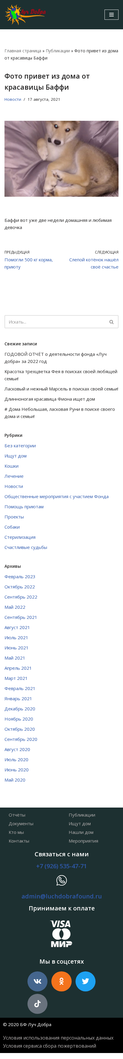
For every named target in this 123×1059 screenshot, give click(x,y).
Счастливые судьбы (25, 547)
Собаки (12, 527)
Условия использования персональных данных (58, 1037)
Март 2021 (16, 678)
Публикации (58, 51)
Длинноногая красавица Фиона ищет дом (49, 399)
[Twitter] (86, 981)
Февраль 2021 (20, 688)
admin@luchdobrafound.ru (61, 896)
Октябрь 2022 (19, 587)
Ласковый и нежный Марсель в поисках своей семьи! (61, 389)
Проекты (14, 517)
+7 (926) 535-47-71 (61, 866)
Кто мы (16, 832)
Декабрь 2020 (19, 709)
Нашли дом (81, 832)
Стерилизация (20, 537)
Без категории (20, 445)
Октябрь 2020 (19, 729)
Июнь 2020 (16, 770)
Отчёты (17, 815)
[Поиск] (112, 321)
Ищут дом (15, 456)
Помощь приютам (24, 506)
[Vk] (37, 981)
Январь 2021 (18, 698)
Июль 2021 (16, 637)
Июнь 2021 (16, 648)
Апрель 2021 (18, 668)
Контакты (19, 841)
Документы (21, 823)
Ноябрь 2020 (18, 719)
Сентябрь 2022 (20, 597)
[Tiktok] (37, 1004)
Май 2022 (14, 607)
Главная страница (22, 51)
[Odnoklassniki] (61, 981)
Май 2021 (14, 658)
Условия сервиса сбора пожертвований (49, 1046)
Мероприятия (83, 841)
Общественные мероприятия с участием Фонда (56, 496)
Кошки (11, 466)
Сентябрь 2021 (20, 617)
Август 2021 (17, 627)
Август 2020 (17, 749)
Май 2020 (14, 780)
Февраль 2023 (20, 576)
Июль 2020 (16, 759)
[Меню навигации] (111, 15)
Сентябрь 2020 (20, 739)
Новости (12, 99)
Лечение (14, 476)
